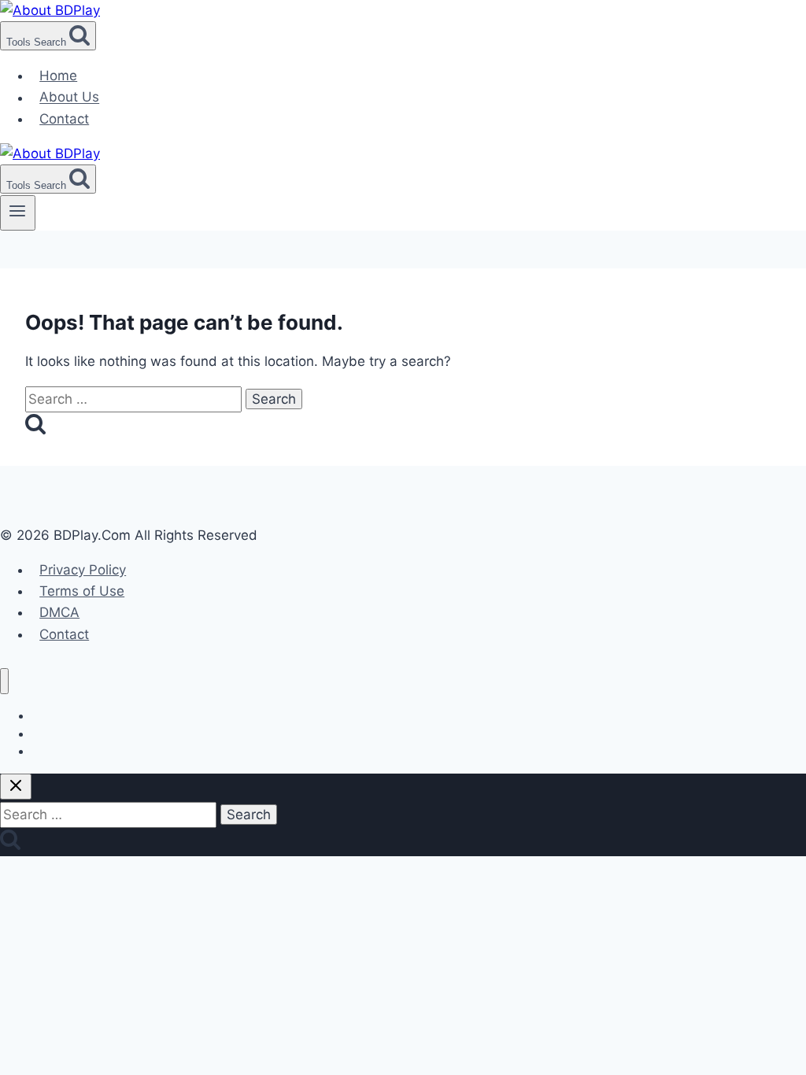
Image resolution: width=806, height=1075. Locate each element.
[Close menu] (4, 681)
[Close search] (15, 787)
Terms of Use (81, 591)
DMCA (59, 612)
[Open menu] (17, 212)
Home (58, 75)
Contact (64, 119)
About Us (69, 97)
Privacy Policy (82, 570)
